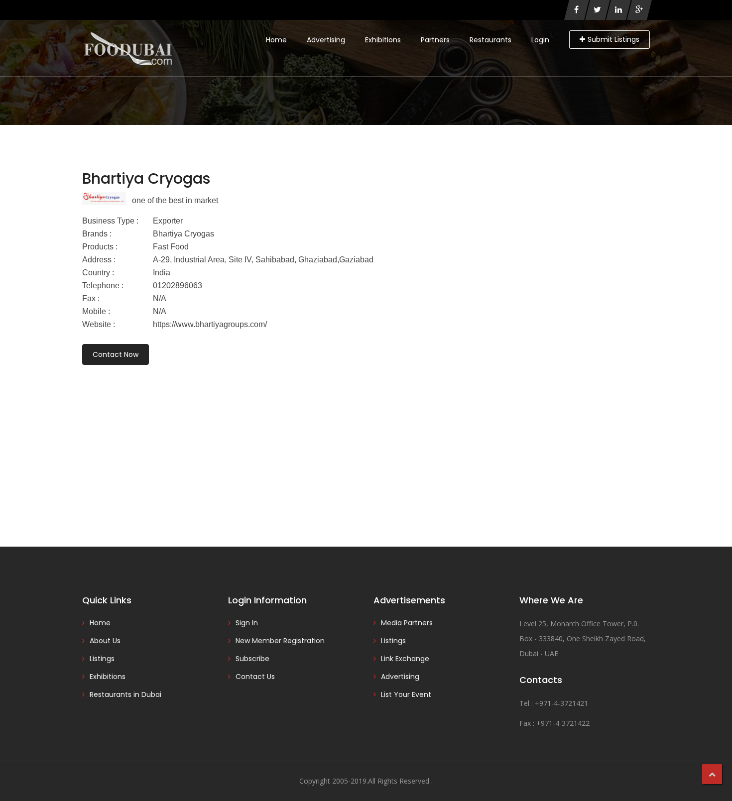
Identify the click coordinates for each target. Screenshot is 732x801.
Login (540, 40)
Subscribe (252, 659)
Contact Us (255, 677)
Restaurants (490, 40)
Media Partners (407, 623)
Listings (102, 659)
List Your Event (406, 694)
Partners (435, 40)
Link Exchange (405, 659)
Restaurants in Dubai (125, 694)
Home (276, 40)
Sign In (247, 623)
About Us (105, 641)
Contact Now (115, 354)
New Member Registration (280, 641)
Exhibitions (383, 40)
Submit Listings (613, 39)
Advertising (326, 40)
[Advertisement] (366, 442)
